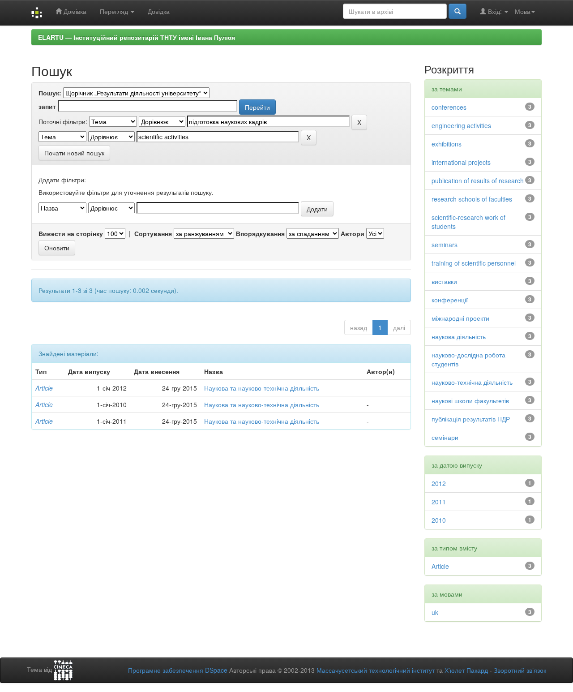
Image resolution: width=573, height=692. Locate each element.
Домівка (74, 11)
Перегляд (115, 11)
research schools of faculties (472, 198)
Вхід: (495, 11)
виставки (444, 281)
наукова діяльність (459, 336)
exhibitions (447, 143)
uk (435, 612)
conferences (449, 107)
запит (47, 106)
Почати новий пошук (74, 152)
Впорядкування (260, 233)
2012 (439, 483)
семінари (445, 437)
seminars (445, 244)
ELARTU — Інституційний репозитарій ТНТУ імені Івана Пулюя (136, 37)
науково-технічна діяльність (472, 382)
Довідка (159, 11)
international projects (461, 162)
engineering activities (461, 125)
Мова (522, 11)
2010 (439, 520)
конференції (450, 299)
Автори (352, 233)
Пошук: (49, 92)
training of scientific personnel (474, 262)
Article (44, 387)
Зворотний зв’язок (520, 670)
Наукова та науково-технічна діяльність (261, 387)
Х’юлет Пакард (466, 670)
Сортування (153, 233)
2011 (439, 501)
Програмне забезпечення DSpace (177, 670)
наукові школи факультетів (470, 400)
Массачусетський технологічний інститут (375, 670)
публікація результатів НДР (471, 418)
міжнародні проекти (460, 318)
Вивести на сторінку (70, 233)
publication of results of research (478, 180)
